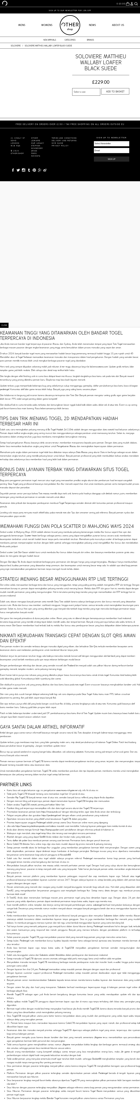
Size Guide (57, 143)
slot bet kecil (109, 656)
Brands (90, 40)
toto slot (115, 376)
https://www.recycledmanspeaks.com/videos (36, 826)
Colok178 (17, 844)
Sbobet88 (96, 1059)
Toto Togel (117, 344)
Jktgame (98, 1037)
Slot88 (42, 837)
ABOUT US (118, 25)
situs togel (36, 833)
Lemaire (35, 141)
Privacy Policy (60, 146)
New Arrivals (49, 40)
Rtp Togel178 (21, 797)
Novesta (35, 156)
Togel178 (38, 761)
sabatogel (97, 905)
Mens (21, 25)
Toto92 (10, 890)
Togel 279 (22, 794)
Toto (80, 732)
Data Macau (82, 452)
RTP (117, 585)
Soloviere (16, 45)
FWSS (34, 153)
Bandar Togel (53, 1098)
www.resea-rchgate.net (67, 790)
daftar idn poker (20, 840)
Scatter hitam (31, 535)
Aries (34, 151)
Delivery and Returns (64, 141)
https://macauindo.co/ (51, 812)
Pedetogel (41, 822)
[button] (14, 80)
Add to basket (115, 91)
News (92, 25)
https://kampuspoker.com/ (52, 829)
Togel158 (81, 801)
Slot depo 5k (14, 562)
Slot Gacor (17, 625)
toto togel (104, 675)
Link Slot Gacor (21, 552)
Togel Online (112, 742)
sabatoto (80, 751)
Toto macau (44, 493)
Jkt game (125, 1051)
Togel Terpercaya (67, 503)
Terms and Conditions (64, 138)
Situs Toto (58, 601)
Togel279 (19, 994)
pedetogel (4, 389)
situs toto (114, 405)
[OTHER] (4, 3)
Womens (46, 25)
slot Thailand (69, 665)
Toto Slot (74, 395)
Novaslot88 (65, 854)
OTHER (34, 138)
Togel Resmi (96, 1091)
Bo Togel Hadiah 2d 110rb (60, 429)
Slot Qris (93, 646)
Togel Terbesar (25, 357)
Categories (70, 40)
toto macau (48, 865)
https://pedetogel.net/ (51, 815)
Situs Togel (13, 484)
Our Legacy (37, 143)
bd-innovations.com (99, 366)
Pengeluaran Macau (66, 446)
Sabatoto (108, 915)
